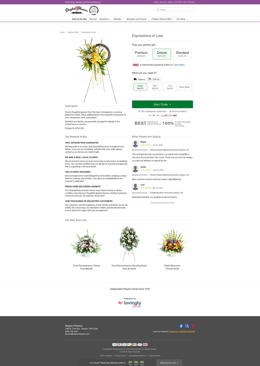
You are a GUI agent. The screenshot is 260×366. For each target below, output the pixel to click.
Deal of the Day (79, 19)
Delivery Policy (154, 355)
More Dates (185, 87)
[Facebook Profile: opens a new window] (181, 326)
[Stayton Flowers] (84, 10)
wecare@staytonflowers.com (77, 333)
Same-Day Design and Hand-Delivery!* (83, 2)
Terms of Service (106, 355)
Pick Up (156, 79)
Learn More (179, 64)
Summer (93, 19)
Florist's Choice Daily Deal (160, 150)
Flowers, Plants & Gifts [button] (162, 19)
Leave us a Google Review (182, 331)
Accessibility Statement (137, 355)
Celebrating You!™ (157, 192)
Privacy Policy (120, 355)
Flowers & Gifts (73, 32)
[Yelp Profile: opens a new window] (193, 326)
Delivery (141, 79)
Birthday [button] (118, 19)
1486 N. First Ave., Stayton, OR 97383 (81, 328)
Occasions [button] (104, 19)
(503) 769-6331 (71, 331)
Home (62, 32)
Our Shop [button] (181, 19)
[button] (253, 354)
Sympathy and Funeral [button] (136, 19)
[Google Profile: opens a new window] (187, 326)
